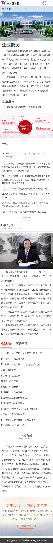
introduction (26, 438)
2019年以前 (7, 156)
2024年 (5, 153)
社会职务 (6, 343)
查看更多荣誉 (26, 526)
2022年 (23, 153)
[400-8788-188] (45, 3)
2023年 (14, 153)
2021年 (32, 153)
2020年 (41, 153)
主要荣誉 (21, 343)
